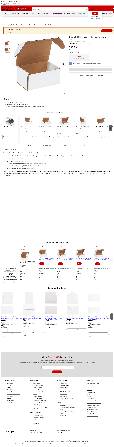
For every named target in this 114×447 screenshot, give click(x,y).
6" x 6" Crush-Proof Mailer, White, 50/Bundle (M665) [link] (83, 127)
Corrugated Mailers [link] (33, 24)
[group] (10, 128)
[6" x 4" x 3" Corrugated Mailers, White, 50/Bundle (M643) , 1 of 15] (48, 253)
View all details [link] (14, 99)
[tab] (28, 145)
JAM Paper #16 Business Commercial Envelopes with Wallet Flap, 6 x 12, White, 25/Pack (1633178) (98, 318)
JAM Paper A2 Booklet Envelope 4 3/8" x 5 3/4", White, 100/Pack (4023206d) (76, 317)
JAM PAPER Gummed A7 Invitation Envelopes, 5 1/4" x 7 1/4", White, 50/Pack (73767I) (11, 318)
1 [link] (99, 131)
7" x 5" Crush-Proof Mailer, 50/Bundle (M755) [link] (26, 127)
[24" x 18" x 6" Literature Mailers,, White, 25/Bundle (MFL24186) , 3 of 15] (85, 253)
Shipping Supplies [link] (11, 24)
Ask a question (87, 43)
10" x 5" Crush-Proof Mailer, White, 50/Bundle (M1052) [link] (101, 127)
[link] (19, 1)
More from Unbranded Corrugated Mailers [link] (49, 24)
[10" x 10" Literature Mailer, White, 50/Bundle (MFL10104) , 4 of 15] (103, 253)
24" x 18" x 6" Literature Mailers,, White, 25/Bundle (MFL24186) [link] (64, 127)
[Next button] (63, 64)
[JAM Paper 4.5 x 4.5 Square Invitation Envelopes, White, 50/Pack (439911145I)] (33, 303)
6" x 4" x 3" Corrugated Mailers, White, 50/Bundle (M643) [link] (45, 127)
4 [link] (93, 320)
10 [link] (44, 131)
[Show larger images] (64, 93)
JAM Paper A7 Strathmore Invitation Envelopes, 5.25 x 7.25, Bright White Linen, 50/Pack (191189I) (54, 318)
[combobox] (60, 9)
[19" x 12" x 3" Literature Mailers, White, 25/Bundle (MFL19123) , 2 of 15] (66, 253)
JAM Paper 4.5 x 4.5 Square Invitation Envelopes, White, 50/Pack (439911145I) (33, 317)
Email (43, 365)
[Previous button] (14, 64)
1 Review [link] (80, 43)
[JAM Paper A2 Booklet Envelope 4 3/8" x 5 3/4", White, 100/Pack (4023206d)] (76, 303)
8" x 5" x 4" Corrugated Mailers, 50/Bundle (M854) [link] (9, 127)
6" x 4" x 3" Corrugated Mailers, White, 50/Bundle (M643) (46, 259)
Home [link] (4, 24)
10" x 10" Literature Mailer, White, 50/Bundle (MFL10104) (102, 259)
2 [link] (26, 131)
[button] (87, 9)
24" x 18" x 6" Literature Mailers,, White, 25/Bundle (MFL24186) (84, 259)
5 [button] (69, 43)
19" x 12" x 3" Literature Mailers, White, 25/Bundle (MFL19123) (65, 259)
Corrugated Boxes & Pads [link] (22, 24)
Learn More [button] (100, 63)
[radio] (79, 58)
